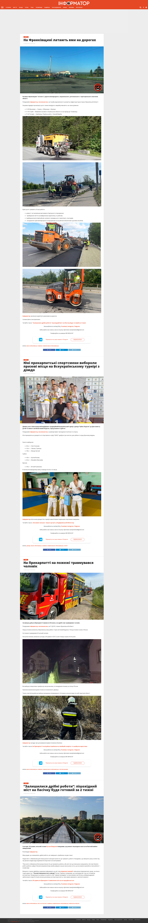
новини (40, 345)
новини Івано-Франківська (51, 345)
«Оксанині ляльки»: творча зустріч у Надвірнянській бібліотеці (53, 523)
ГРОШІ (26, 7)
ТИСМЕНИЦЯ (39, 7)
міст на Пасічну (42, 903)
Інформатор (26, 316)
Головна (8, 7)
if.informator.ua (15, 921)
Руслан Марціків (51, 846)
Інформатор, (34, 102)
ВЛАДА (21, 7)
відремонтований (67, 871)
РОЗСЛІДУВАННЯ (56, 7)
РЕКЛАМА (71, 7)
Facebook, (64, 750)
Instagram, (70, 526)
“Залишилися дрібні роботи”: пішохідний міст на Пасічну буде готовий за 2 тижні (59, 323)
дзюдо (28, 545)
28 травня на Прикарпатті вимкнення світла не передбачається (53, 880)
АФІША (65, 7)
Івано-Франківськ (31, 345)
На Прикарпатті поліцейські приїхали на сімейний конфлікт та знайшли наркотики (59, 746)
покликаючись (43, 102)
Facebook (64, 526)
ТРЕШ (32, 7)
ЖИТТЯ (15, 7)
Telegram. (77, 526)
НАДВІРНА (47, 7)
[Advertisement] (74, 21)
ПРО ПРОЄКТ (79, 7)
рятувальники (63, 769)
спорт (66, 545)
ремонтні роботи (74, 903)
